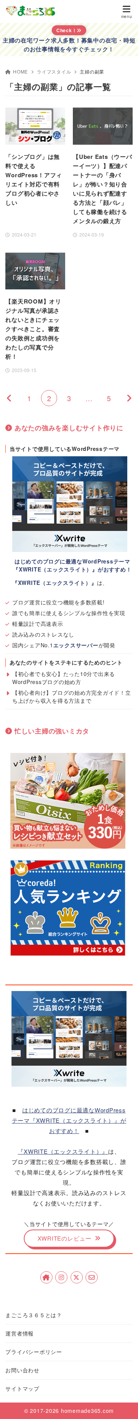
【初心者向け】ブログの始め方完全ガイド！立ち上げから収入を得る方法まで (71, 696)
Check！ (66, 30)
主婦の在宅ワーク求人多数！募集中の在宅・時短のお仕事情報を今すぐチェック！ (69, 44)
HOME (20, 71)
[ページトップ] (122, 1403)
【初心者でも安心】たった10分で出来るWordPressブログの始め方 (63, 678)
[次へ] (129, 398)
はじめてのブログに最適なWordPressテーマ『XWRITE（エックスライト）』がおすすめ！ (69, 1120)
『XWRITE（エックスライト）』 (63, 1151)
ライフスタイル (54, 71)
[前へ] (9, 398)
